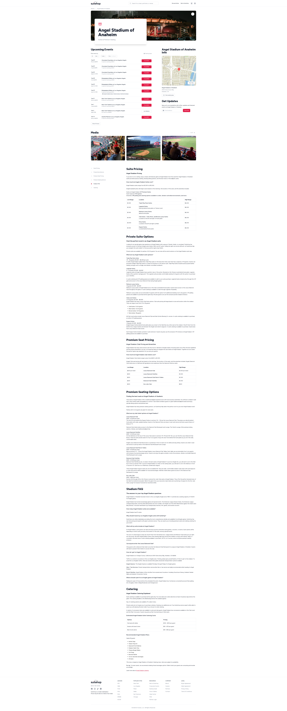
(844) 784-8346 (95, 686)
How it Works (153, 691)
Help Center (152, 694)
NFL (118, 683)
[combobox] (143, 3)
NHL (118, 691)
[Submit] (130, 3)
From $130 (146, 66)
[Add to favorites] (192, 14)
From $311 (146, 99)
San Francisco (137, 694)
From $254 (146, 105)
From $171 (146, 85)
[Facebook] (92, 689)
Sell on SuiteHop (185, 3)
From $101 (146, 117)
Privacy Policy (185, 688)
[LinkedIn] (101, 689)
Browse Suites (175, 3)
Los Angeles (136, 686)
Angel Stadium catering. (142, 670)
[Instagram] (95, 689)
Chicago (135, 697)
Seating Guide (153, 688)
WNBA (119, 697)
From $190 (146, 79)
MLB (118, 688)
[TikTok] (98, 689)
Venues (92, 8)
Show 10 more (95, 123)
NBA (118, 686)
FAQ (150, 697)
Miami (135, 688)
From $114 (146, 91)
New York (136, 683)
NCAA (119, 699)
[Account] (195, 3)
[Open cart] (191, 3)
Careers (167, 686)
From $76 (146, 72)
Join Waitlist (147, 111)
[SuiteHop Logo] (96, 3)
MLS (118, 694)
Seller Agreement (186, 686)
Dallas (135, 691)
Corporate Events (154, 686)
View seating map (169, 95)
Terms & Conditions (186, 691)
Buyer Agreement (186, 683)
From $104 (146, 60)
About (167, 683)
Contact (167, 691)
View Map (191, 83)
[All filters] (92, 56)
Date (96, 56)
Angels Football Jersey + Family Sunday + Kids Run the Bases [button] (116, 93)
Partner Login (153, 699)
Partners (167, 688)
